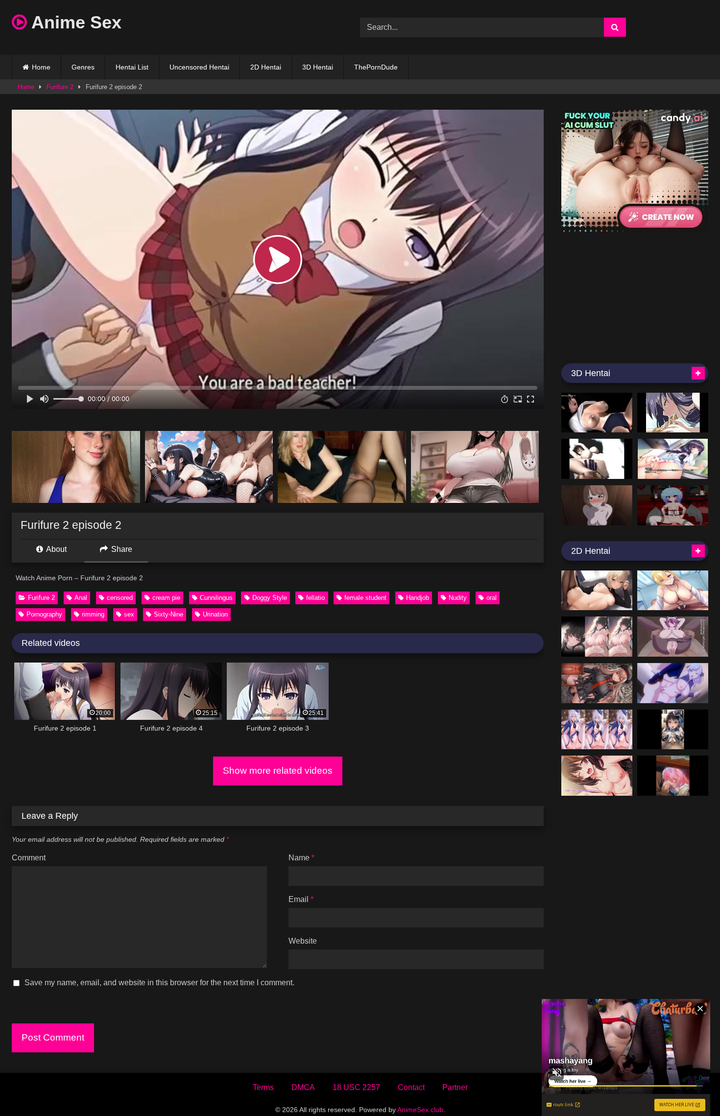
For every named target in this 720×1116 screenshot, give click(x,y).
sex (129, 614)
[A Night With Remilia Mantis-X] (672, 505)
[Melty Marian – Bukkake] (672, 730)
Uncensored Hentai (199, 67)
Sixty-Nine (168, 614)
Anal (80, 597)
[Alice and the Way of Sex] (596, 505)
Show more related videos (278, 770)
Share (120, 549)
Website (302, 941)
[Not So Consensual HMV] (672, 413)
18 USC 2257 (356, 1087)
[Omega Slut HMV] (596, 459)
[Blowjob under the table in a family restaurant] (672, 776)
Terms (263, 1087)
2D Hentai (265, 67)
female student (365, 597)
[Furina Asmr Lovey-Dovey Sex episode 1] (596, 730)
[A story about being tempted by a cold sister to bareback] (672, 637)
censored (120, 597)
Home (41, 67)
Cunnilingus (216, 597)
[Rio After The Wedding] (596, 637)
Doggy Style (269, 597)
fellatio (315, 597)
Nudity (458, 597)
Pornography (44, 614)
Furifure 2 (60, 87)
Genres (83, 67)
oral (491, 597)
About (56, 549)
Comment (29, 858)
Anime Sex (74, 22)
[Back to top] (689, 1086)
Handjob (417, 597)
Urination (215, 614)
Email (300, 899)
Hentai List (132, 67)
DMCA (303, 1087)
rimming (93, 614)
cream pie (166, 597)
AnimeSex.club (420, 1110)
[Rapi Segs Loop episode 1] (596, 683)
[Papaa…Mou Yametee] (672, 459)
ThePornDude (376, 67)
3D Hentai (317, 67)
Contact (411, 1087)
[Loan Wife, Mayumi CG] (596, 776)
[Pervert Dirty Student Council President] (596, 590)
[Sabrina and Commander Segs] (672, 683)
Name (301, 858)
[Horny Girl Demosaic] (596, 413)
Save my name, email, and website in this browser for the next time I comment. (159, 982)
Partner (455, 1087)
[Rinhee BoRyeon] (672, 590)
